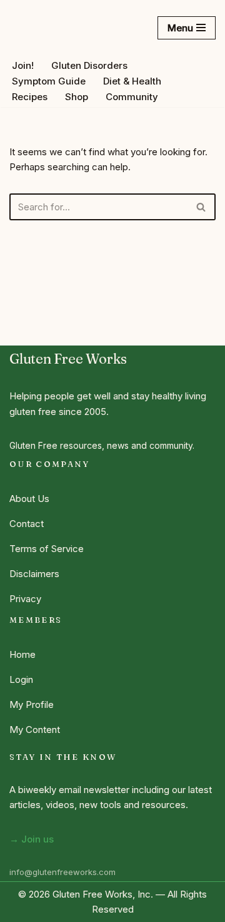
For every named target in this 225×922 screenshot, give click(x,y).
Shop (76, 97)
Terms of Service (46, 549)
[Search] (202, 206)
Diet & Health (132, 81)
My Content (34, 729)
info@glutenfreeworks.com (62, 872)
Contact (26, 524)
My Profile (31, 704)
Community (132, 97)
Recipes (30, 97)
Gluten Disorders (89, 65)
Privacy (25, 599)
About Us (29, 499)
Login (21, 679)
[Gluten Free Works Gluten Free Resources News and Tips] (56, 27)
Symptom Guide (49, 81)
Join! (23, 65)
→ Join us (31, 839)
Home (22, 654)
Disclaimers (34, 574)
